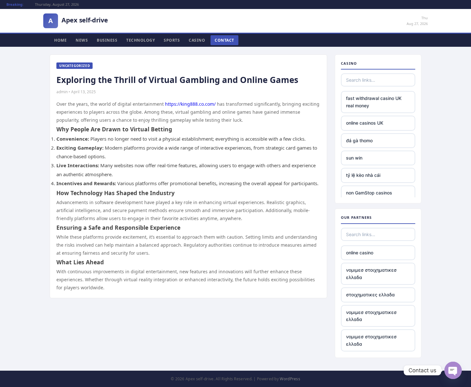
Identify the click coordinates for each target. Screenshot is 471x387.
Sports (172, 40)
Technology (140, 40)
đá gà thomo (359, 140)
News (82, 40)
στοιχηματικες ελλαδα (370, 294)
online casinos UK (364, 123)
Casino (197, 40)
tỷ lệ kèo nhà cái (363, 175)
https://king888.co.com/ (190, 104)
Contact (224, 40)
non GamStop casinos (369, 192)
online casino (359, 252)
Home (60, 40)
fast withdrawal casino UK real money (373, 101)
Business (107, 40)
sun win (354, 158)
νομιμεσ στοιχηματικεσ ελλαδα (371, 273)
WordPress (290, 379)
